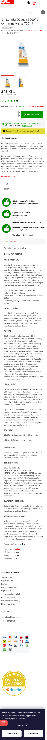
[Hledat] (27, 12)
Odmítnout (12, 733)
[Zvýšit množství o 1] (19, 113)
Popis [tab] (6, 248)
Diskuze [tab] (13, 248)
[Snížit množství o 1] (19, 116)
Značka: (11, 33)
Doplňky (17, 573)
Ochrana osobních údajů (10, 618)
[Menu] (41, 12)
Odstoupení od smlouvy (10, 625)
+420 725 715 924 (11, 645)
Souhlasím (33, 733)
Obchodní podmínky (9, 611)
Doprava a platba (7, 605)
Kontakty (4, 608)
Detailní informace (8, 180)
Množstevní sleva (8, 621)
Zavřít (15, 188)
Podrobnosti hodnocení (33, 30)
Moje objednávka (8, 628)
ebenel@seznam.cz (13, 641)
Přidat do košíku (33, 115)
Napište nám (6, 615)
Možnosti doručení (8, 108)
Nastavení (22, 725)
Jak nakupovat (7, 601)
